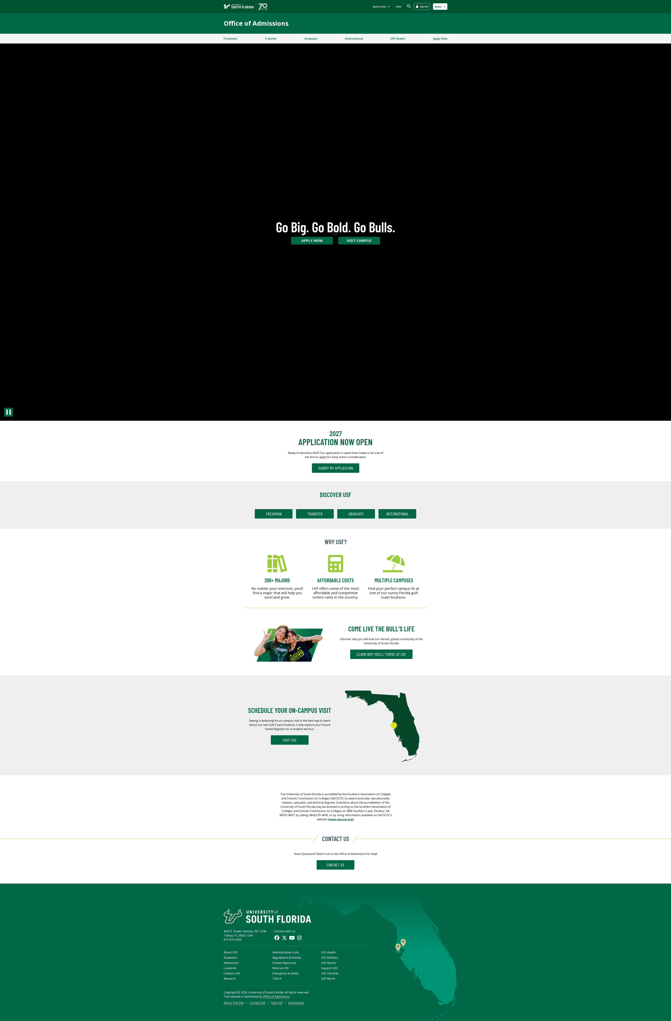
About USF (230, 952)
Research (230, 978)
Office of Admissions (256, 23)
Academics (230, 958)
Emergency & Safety (285, 973)
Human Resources (284, 963)
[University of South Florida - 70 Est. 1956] (245, 6)
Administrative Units (285, 952)
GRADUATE (356, 513)
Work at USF (280, 968)
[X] (284, 938)
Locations (230, 968)
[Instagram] (299, 938)
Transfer (271, 39)
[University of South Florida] (267, 916)
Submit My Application (335, 468)
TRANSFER (314, 513)
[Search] (409, 6)
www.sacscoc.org (341, 819)
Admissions (231, 963)
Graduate (310, 39)
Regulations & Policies (286, 958)
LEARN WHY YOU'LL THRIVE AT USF (381, 654)
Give (398, 6)
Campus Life (232, 973)
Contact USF (257, 1003)
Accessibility (296, 1003)
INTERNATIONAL (397, 513)
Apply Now (440, 39)
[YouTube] (292, 938)
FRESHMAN (274, 513)
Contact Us (335, 864)
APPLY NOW (312, 240)
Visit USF (290, 739)
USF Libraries (330, 973)
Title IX (277, 978)
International (354, 39)
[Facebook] (277, 938)
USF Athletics (329, 958)
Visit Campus (359, 240)
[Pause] (8, 412)
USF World (328, 978)
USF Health (397, 39)
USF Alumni (328, 963)
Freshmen (230, 39)
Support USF (329, 968)
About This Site (234, 1003)
